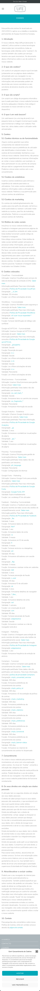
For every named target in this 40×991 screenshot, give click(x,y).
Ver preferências (20, 985)
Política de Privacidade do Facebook (23, 516)
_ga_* (13, 439)
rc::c (12, 353)
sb (12, 586)
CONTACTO (6, 943)
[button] (37, 951)
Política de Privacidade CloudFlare (22, 289)
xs (12, 535)
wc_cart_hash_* (17, 393)
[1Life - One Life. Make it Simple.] (20, 9)
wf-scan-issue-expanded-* (21, 315)
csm (12, 610)
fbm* (13, 526)
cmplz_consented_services (21, 677)
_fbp (13, 562)
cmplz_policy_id (17, 688)
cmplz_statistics (17, 710)
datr (12, 570)
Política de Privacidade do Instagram (23, 645)
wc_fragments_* (17, 401)
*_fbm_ (14, 594)
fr (11, 543)
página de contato (16, 927)
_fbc (12, 518)
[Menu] (3, 8)
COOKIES (5, 948)
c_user (13, 578)
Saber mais (21, 307)
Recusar (20, 979)
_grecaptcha (15, 345)
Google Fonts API (18, 492)
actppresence (16, 619)
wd (12, 602)
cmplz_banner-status (19, 742)
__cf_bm (14, 291)
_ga (12, 428)
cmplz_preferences (18, 721)
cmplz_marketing (17, 699)
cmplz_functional (17, 731)
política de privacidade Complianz (22, 675)
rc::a (12, 369)
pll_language (16, 465)
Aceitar (19, 973)
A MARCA (6, 939)
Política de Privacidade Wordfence (22, 313)
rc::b (12, 361)
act (12, 551)
